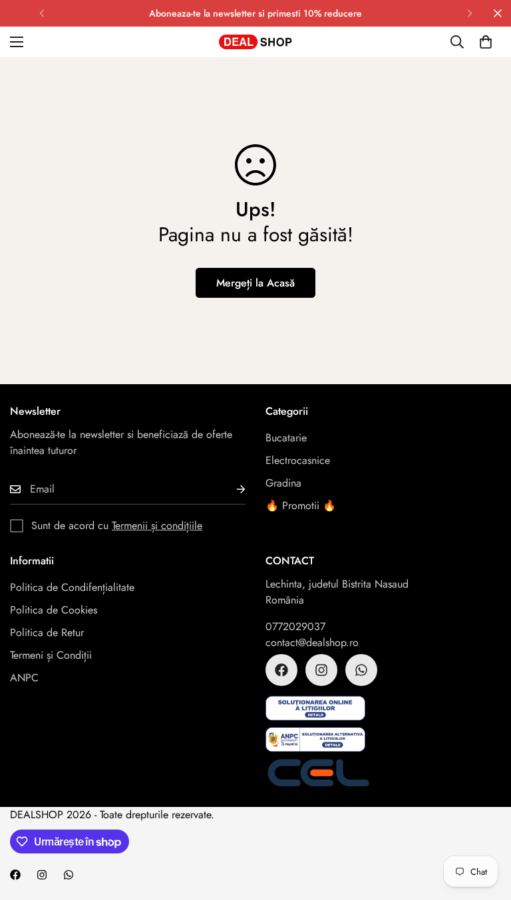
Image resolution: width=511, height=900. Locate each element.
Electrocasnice (297, 460)
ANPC (24, 677)
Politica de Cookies (53, 610)
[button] (485, 42)
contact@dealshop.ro (312, 642)
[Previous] (42, 13)
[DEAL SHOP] (255, 41)
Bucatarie (286, 437)
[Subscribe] (230, 490)
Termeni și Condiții (51, 655)
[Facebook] (281, 670)
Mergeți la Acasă (255, 282)
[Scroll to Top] (485, 827)
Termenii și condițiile (157, 525)
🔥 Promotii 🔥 (300, 505)
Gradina (283, 483)
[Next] (469, 13)
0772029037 (295, 626)
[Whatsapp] (361, 670)
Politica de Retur (47, 632)
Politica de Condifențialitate (72, 587)
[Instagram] (321, 670)
